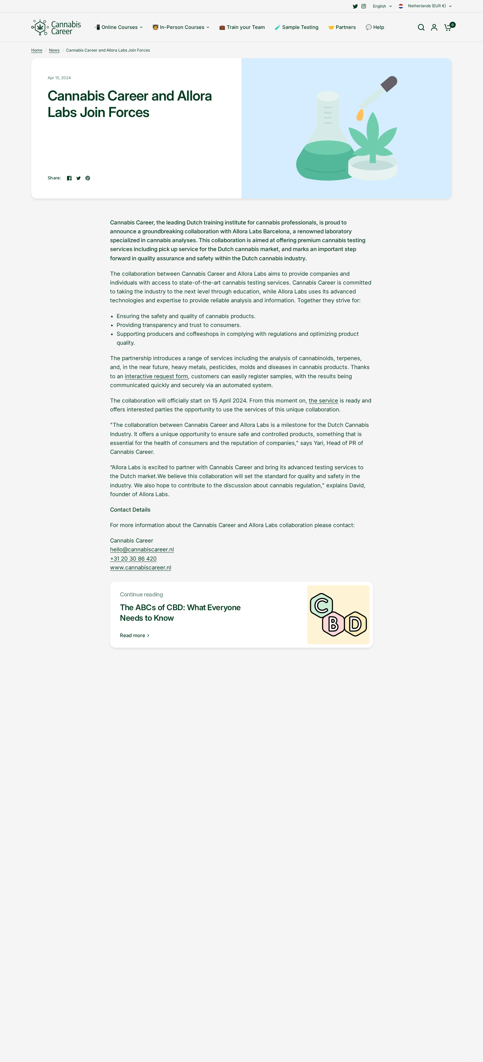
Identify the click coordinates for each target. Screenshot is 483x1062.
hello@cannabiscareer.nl (142, 549)
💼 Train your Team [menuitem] (242, 27)
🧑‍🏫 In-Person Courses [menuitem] (178, 27)
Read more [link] (132, 635)
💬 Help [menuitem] (375, 27)
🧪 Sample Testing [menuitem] (296, 27)
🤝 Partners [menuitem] (342, 27)
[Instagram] (363, 6)
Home (36, 50)
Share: (54, 178)
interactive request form (156, 376)
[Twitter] (355, 6)
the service (323, 400)
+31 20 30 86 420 (133, 558)
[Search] (421, 27)
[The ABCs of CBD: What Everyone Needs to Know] (338, 614)
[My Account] (434, 27)
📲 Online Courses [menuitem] (116, 27)
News (54, 50)
